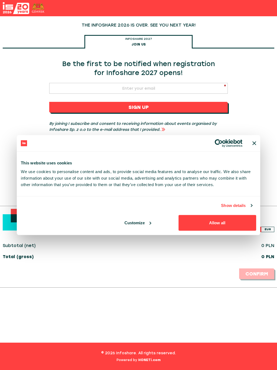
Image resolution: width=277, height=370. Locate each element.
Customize (134, 222)
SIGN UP (138, 107)
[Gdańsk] (38, 8)
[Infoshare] (16, 8)
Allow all (217, 222)
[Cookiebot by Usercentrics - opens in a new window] (218, 143)
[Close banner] (254, 143)
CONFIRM (256, 274)
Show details (233, 205)
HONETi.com (149, 360)
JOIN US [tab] (138, 41)
